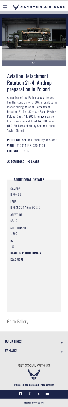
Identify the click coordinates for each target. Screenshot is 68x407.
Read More (17, 259)
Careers (11, 350)
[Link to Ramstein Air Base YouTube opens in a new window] (47, 394)
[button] (5, 7)
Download (17, 161)
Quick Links (13, 341)
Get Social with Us (34, 365)
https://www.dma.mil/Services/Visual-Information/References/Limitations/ (30, 306)
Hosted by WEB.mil (34, 402)
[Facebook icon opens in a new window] (20, 394)
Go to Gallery (17, 321)
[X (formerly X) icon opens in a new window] (38, 394)
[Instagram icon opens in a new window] (29, 394)
